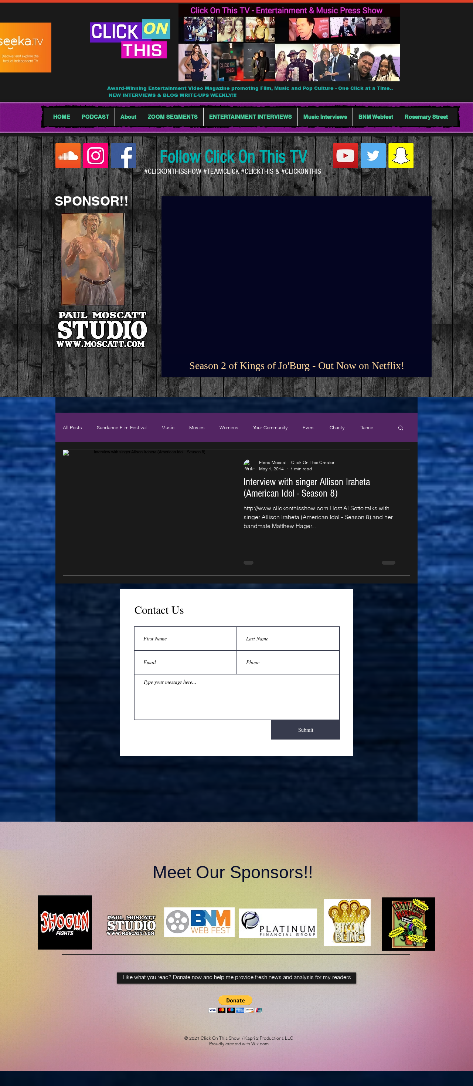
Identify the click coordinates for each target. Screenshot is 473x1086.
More (365, 427)
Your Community (270, 427)
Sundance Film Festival (122, 427)
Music (167, 427)
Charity (337, 427)
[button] (400, 428)
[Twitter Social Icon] (373, 155)
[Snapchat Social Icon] (401, 155)
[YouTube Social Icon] (345, 155)
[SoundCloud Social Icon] (68, 155)
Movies (197, 427)
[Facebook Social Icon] (123, 155)
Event (309, 427)
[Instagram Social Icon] (95, 155)
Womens (229, 427)
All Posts (72, 427)
